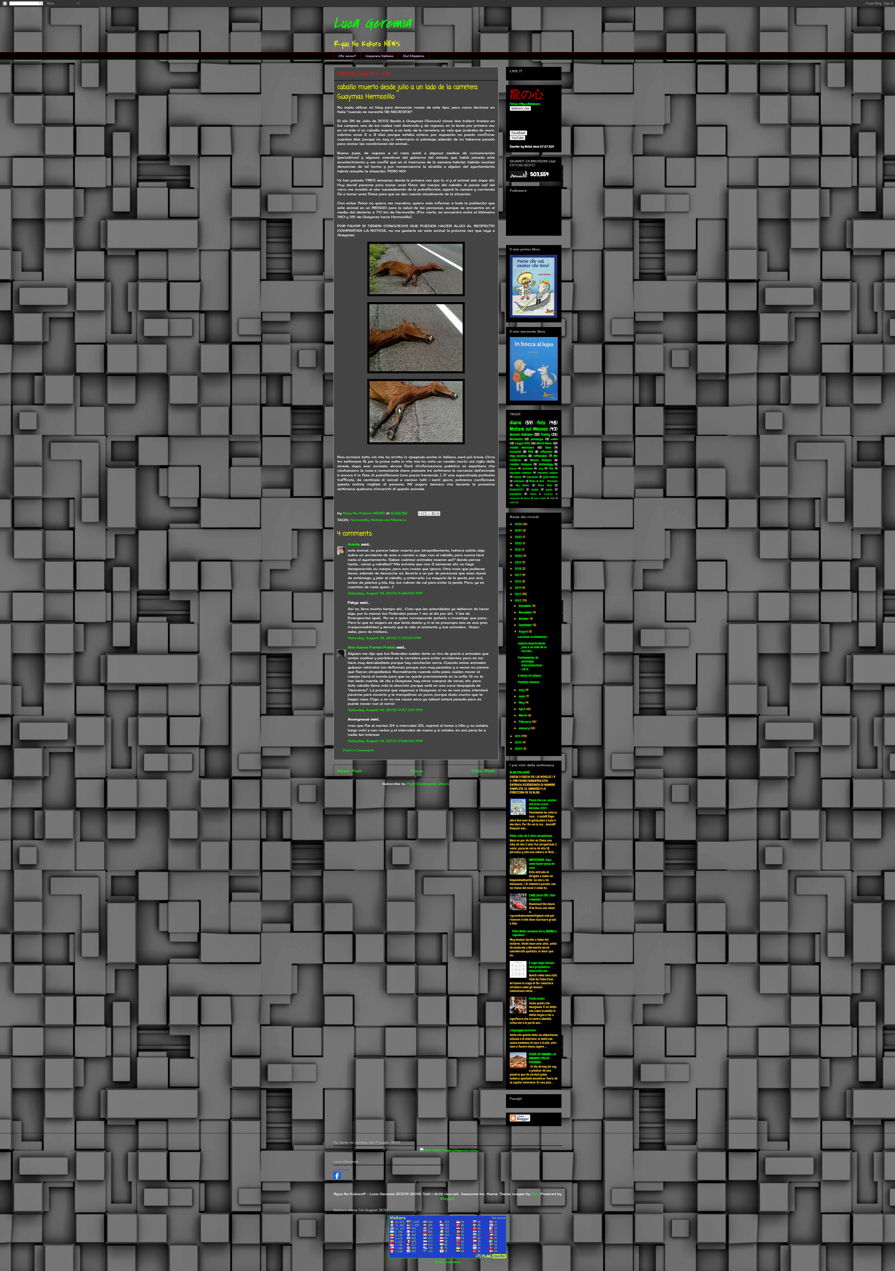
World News (544, 443)
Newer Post (349, 771)
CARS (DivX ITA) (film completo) (542, 897)
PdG (530, 452)
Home (416, 771)
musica (526, 498)
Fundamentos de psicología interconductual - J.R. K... (531, 663)
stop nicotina (518, 456)
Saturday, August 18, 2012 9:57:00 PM (385, 710)
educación (532, 477)
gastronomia (550, 477)
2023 (519, 537)
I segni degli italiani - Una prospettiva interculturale (542, 967)
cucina (534, 489)
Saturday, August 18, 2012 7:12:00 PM (384, 638)
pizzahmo (515, 494)
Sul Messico (413, 56)
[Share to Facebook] (433, 513)
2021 (518, 549)
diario (515, 422)
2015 (518, 581)
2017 (518, 575)
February (525, 721)
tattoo (518, 477)
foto (541, 422)
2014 (518, 588)
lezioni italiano (521, 434)
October (524, 619)
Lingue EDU (522, 443)
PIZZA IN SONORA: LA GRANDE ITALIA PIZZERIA (542, 1058)
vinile (512, 502)
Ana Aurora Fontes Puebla (371, 647)
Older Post (483, 771)
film (551, 468)
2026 (519, 524)
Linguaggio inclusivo (523, 1030)
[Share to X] (429, 513)
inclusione (515, 498)
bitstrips (548, 494)
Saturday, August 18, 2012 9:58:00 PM (385, 741)
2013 (518, 594)
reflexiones (540, 456)
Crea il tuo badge (342, 1182)
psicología (537, 439)
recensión (518, 481)
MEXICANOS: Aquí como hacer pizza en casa (542, 864)
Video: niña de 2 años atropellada (531, 836)
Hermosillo (359, 520)
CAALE (533, 494)
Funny (545, 434)
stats (552, 498)
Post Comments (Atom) (428, 784)
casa (540, 468)
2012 (518, 600)
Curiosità (515, 452)
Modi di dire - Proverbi (543, 481)
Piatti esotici (537, 998)
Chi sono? (347, 56)
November (526, 612)
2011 (518, 736)
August (524, 631)
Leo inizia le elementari (532, 637)
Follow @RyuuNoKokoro (525, 104)
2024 (519, 530)
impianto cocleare (520, 473)
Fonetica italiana (528, 682)
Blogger (447, 1198)
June (522, 696)
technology (546, 464)
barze (513, 468)
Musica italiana (541, 460)
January (524, 728)
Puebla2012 (517, 489)
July (522, 690)
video (554, 439)
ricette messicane (522, 447)
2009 (519, 748)
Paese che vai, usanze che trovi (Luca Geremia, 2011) (542, 804)
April (522, 709)
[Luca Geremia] (337, 1178)
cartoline (527, 468)
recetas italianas (521, 464)
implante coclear (547, 473)
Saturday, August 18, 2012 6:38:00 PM (385, 593)
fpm (535, 1194)
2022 (519, 543)
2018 (518, 568)
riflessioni (546, 452)
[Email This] (420, 513)
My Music (522, 485)
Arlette (354, 544)
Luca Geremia (372, 23)
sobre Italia (540, 498)
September (526, 625)
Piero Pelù (545, 485)
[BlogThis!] (424, 513)
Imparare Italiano (380, 56)
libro (548, 447)
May (522, 702)
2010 (518, 742)
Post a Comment (358, 750)
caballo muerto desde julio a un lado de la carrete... (532, 647)
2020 (519, 556)
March (523, 715)
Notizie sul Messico (388, 520)
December (525, 606)
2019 (518, 562)
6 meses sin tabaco (529, 675)
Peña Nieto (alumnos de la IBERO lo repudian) (534, 933)
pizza (549, 489)
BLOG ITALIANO (520, 772)
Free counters (447, 1262)
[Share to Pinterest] (438, 513)
